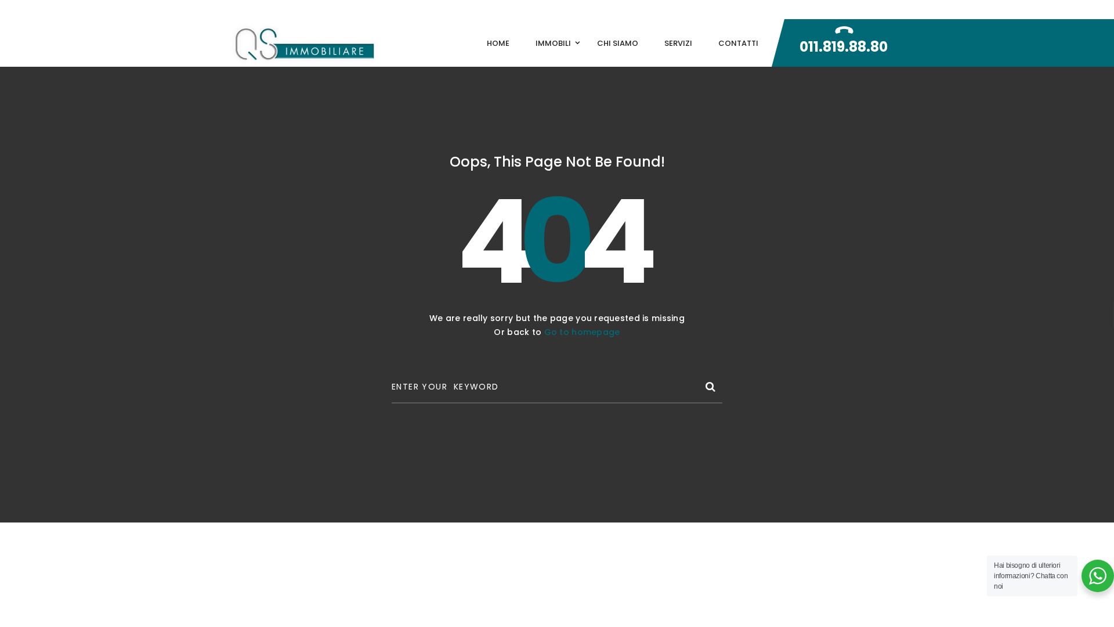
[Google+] (808, 9)
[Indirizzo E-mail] (835, 9)
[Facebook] (784, 9)
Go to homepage (582, 332)
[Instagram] (884, 9)
